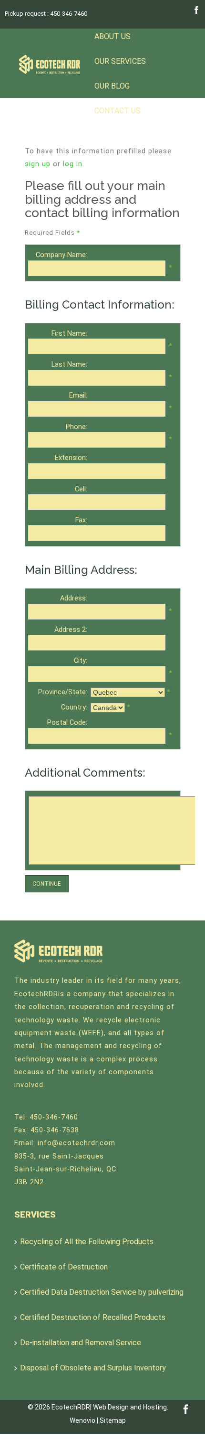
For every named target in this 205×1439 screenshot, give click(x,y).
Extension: (71, 458)
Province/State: (62, 692)
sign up (38, 164)
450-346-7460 (54, 1117)
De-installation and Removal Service (80, 1342)
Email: (78, 395)
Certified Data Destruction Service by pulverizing (102, 1292)
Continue (46, 883)
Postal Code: (67, 723)
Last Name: (69, 364)
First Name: (69, 334)
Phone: (76, 427)
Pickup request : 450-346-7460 (46, 13)
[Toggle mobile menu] (186, 117)
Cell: (81, 489)
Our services (120, 61)
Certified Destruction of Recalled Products (92, 1317)
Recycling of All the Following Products (87, 1241)
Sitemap (113, 1420)
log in (72, 164)
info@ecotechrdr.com (76, 1143)
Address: (73, 598)
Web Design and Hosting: (130, 1407)
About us (112, 36)
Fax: (81, 520)
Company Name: (61, 255)
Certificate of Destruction (64, 1266)
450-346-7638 (55, 1130)
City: (80, 661)
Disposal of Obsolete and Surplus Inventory (93, 1367)
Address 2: (70, 630)
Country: (74, 707)
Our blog (112, 85)
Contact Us (117, 110)
